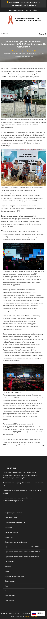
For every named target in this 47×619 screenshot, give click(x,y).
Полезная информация (13, 591)
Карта (7, 571)
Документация (10, 581)
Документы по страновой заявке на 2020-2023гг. (23, 552)
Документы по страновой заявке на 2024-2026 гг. (23, 547)
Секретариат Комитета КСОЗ (15, 523)
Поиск (41, 34)
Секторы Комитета (11, 532)
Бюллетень (9, 537)
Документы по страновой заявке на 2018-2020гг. (23, 557)
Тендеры (8, 566)
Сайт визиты (9, 601)
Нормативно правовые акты (14, 576)
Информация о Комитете (13, 513)
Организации (9, 561)
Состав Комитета (11, 518)
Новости (8, 586)
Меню (5, 34)
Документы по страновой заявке (16, 542)
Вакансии (8, 527)
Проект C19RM (10, 596)
